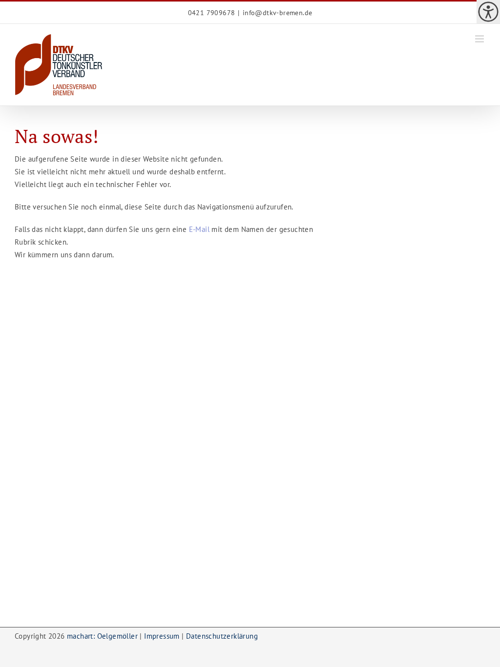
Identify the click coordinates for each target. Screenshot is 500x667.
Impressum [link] (162, 636)
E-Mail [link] (199, 229)
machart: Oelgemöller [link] (102, 636)
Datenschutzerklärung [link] (222, 636)
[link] (488, 11)
